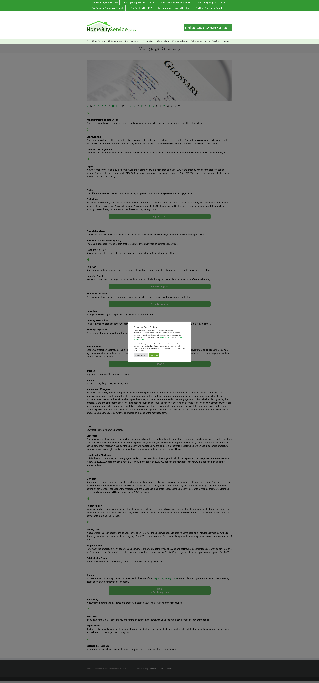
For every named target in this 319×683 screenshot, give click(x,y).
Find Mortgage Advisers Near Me (206, 27)
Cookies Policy (165, 337)
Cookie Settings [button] (140, 355)
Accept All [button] (154, 355)
